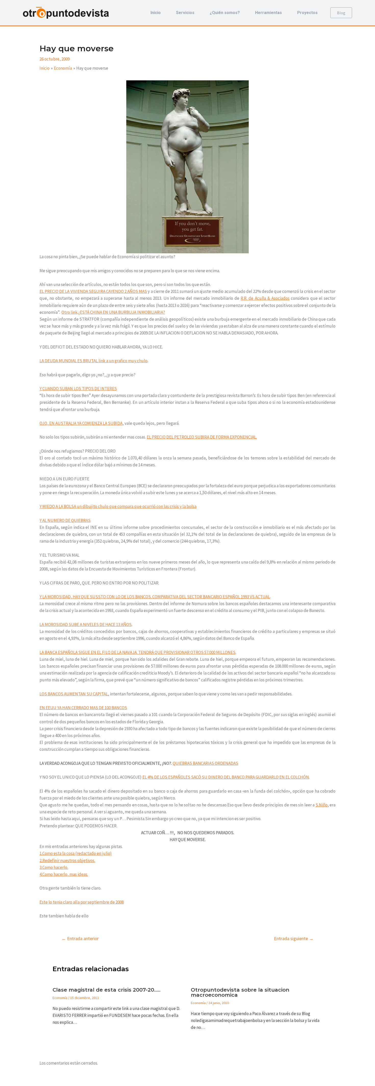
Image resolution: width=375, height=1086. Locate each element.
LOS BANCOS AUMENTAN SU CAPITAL (74, 694)
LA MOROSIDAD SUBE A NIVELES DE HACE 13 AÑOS (86, 624)
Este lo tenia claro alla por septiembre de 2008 (82, 902)
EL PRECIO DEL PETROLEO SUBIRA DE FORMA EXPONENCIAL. (202, 437)
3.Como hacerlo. (54, 867)
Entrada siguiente (294, 938)
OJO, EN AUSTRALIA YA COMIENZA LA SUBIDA (81, 423)
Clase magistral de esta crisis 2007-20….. (106, 990)
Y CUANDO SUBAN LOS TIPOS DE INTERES (78, 388)
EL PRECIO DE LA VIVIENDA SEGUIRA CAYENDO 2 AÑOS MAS (93, 291)
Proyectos (307, 12)
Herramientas (268, 12)
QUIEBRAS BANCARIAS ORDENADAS (205, 763)
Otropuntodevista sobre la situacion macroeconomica (240, 992)
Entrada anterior (80, 938)
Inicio (156, 12)
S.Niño (322, 805)
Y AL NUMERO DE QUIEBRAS (65, 520)
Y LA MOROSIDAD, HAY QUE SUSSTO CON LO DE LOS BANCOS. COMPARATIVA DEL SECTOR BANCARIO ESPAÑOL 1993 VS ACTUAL (155, 597)
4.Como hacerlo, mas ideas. (64, 874)
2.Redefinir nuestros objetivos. (67, 860)
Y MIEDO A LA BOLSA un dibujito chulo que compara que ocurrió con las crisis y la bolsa (118, 506)
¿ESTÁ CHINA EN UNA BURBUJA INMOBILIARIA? (121, 312)
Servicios (185, 12)
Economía (60, 997)
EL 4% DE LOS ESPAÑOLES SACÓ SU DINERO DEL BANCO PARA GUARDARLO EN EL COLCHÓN (225, 777)
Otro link (69, 312)
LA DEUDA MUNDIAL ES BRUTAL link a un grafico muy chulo (93, 361)
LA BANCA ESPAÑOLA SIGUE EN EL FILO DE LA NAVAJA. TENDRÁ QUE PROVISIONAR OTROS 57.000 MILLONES (137, 652)
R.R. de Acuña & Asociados (265, 298)
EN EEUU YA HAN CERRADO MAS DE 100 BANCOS (83, 707)
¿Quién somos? (225, 12)
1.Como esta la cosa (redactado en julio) (76, 853)
